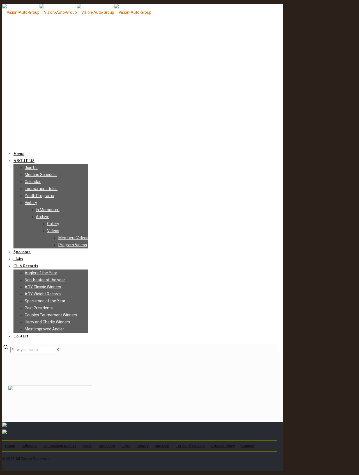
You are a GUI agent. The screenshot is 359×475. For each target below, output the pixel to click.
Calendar (29, 446)
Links (125, 446)
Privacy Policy (223, 446)
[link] (57, 349)
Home (10, 446)
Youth (87, 446)
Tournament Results (59, 446)
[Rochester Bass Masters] (76, 12)
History (142, 446)
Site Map (162, 446)
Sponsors (107, 446)
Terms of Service (190, 446)
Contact (247, 446)
